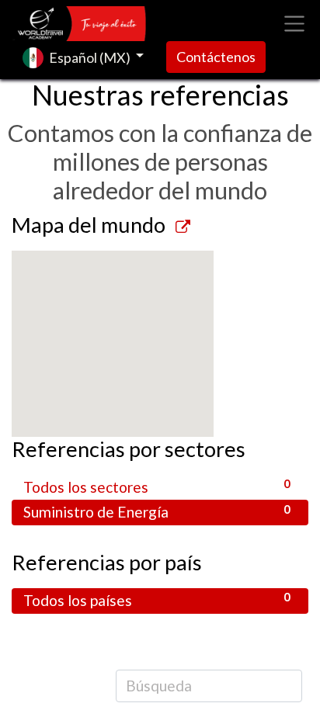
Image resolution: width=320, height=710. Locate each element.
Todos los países (156, 599)
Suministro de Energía (156, 512)
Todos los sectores (156, 486)
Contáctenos (216, 56)
